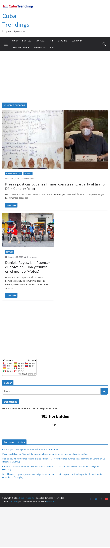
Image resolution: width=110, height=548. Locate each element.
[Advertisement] (55, 72)
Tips (51, 40)
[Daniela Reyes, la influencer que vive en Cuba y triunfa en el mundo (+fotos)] (28, 230)
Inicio (14, 40)
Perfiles (26, 40)
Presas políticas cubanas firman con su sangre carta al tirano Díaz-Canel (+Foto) (55, 186)
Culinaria (77, 40)
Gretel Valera (31, 257)
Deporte (62, 40)
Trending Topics (20, 47)
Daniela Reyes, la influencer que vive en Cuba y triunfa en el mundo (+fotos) (27, 267)
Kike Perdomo (28, 178)
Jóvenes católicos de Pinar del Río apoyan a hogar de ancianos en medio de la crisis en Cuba (45, 454)
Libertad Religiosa (13, 173)
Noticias (40, 40)
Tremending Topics (44, 47)
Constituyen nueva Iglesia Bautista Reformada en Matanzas (30, 449)
